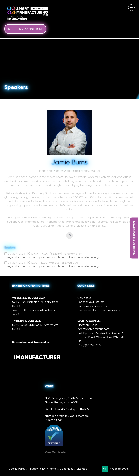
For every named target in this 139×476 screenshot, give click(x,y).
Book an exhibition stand (93, 306)
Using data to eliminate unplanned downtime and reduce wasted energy (52, 257)
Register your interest (90, 302)
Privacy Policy (37, 468)
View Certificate (55, 452)
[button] (25, 29)
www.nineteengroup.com (93, 329)
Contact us (84, 298)
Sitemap (82, 468)
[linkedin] (69, 235)
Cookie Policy (17, 468)
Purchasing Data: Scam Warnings (98, 310)
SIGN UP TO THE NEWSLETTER (134, 238)
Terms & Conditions (61, 468)
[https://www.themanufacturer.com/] (37, 366)
